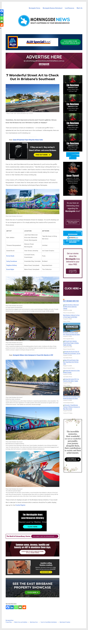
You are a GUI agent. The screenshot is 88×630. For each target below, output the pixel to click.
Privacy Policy (9, 622)
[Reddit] (24, 607)
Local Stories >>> (74, 155)
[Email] (20, 607)
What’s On (79, 8)
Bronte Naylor (10, 269)
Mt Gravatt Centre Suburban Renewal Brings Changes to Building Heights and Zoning (71, 343)
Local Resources (69, 8)
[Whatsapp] (16, 607)
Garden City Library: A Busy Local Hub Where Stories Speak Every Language (71, 306)
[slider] (74, 194)
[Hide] (0, 28)
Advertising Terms (34, 622)
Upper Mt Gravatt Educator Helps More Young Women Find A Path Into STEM (71, 362)
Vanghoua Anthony (11, 265)
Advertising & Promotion (65, 622)
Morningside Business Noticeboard (52, 8)
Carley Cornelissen (11, 261)
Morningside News (10, 620)
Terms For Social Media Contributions (49, 622)
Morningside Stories (34, 8)
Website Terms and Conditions (20, 622)
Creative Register (20, 505)
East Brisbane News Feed (71, 301)
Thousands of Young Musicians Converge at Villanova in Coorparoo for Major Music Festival (71, 407)
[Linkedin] (12, 607)
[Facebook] (8, 607)
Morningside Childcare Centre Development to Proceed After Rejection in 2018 (33, 355)
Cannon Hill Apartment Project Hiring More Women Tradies (28, 140)
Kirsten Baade (10, 256)
